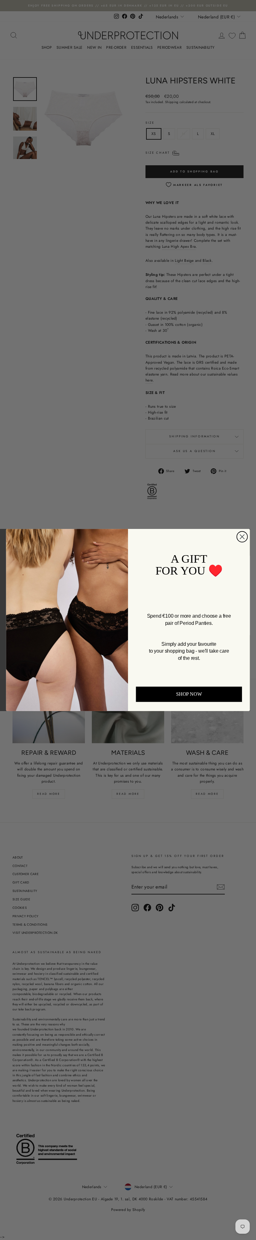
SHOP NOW (189, 694)
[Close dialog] (242, 536)
